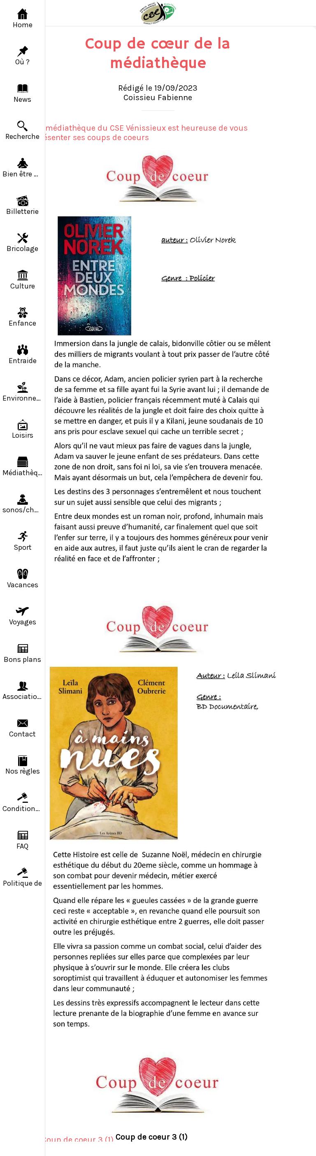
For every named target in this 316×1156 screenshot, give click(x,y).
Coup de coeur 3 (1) (152, 1137)
